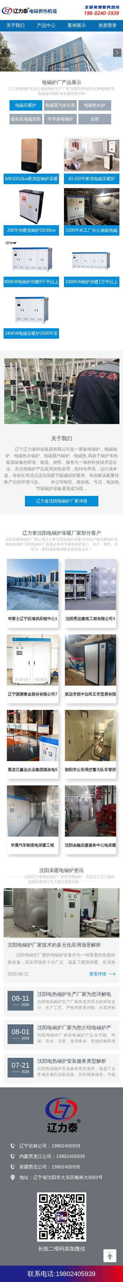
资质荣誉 (107, 25)
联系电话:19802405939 (61, 1273)
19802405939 (65, 1145)
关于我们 (15, 25)
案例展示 (77, 25)
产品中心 (46, 25)
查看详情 (97, 974)
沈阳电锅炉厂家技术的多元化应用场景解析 (54, 945)
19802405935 (65, 1166)
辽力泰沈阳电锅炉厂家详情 (61, 501)
